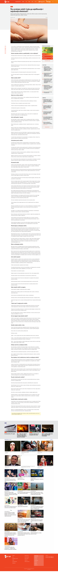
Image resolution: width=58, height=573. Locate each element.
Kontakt (13, 555)
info (5, 432)
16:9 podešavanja (14, 561)
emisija (23, 1)
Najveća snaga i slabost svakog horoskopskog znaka (48, 92)
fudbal (31, 432)
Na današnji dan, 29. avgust (10, 433)
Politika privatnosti (27, 561)
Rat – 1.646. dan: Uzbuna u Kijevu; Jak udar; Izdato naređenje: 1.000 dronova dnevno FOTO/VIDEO (22, 435)
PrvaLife (36, 563)
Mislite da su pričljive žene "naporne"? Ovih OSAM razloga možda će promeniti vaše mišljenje (47, 123)
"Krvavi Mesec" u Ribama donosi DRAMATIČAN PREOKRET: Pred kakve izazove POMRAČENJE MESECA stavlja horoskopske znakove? (47, 107)
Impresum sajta (27, 555)
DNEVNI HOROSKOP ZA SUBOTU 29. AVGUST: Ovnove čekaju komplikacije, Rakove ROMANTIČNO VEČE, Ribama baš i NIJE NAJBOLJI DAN (47, 101)
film (26, 1)
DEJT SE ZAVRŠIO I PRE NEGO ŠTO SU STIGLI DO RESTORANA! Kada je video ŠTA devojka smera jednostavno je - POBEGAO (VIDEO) (47, 118)
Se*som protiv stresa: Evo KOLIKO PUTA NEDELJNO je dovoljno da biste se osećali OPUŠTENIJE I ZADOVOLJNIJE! (47, 112)
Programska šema (18, 1)
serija (29, 1)
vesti (35, 1)
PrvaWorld (36, 560)
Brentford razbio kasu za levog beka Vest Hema (34, 434)
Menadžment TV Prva (15, 558)
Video (32, 1)
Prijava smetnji (26, 558)
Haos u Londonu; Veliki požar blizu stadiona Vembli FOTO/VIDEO (47, 434)
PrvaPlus (36, 557)
